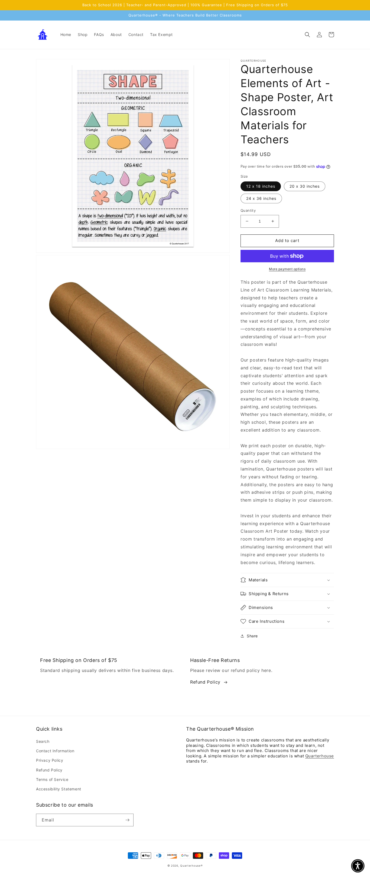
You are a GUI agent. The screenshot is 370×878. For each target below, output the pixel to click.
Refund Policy (205, 682)
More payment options (287, 269)
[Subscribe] (127, 820)
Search (43, 741)
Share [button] (252, 636)
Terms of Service (52, 779)
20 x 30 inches (305, 186)
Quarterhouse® (191, 865)
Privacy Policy (49, 760)
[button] (307, 35)
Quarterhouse (319, 755)
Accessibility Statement (58, 789)
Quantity (248, 210)
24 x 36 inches (261, 198)
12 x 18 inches (260, 186)
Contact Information (55, 750)
